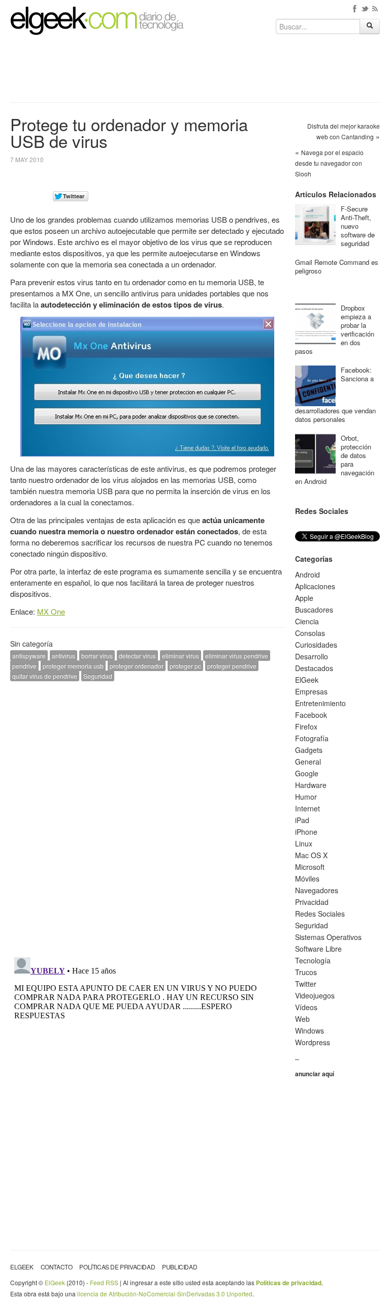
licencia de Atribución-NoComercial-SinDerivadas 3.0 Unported (164, 1293)
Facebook (311, 715)
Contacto (57, 1266)
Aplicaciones (315, 586)
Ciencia (307, 621)
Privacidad (312, 902)
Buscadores (314, 609)
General (308, 761)
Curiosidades (316, 645)
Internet (307, 808)
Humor (306, 797)
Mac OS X (311, 855)
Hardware (311, 785)
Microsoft (309, 867)
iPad (302, 820)
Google (306, 773)
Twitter (305, 984)
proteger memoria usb (73, 665)
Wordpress (312, 1042)
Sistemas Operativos (328, 937)
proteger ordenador (137, 665)
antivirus (63, 655)
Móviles (307, 878)
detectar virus (137, 655)
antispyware (29, 655)
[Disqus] (147, 818)
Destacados (314, 668)
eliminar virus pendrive (236, 655)
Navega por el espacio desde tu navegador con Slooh (329, 163)
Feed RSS (104, 1282)
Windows (309, 1030)
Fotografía (312, 738)
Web (302, 1019)
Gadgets (308, 750)
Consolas (310, 633)
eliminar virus (180, 655)
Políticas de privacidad (117, 1266)
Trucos (306, 972)
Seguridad (97, 676)
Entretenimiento (320, 703)
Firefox (306, 726)
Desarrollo (311, 656)
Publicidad (179, 1266)
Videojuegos (315, 995)
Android (307, 574)
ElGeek (306, 680)
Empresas (311, 691)
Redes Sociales (320, 913)
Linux (303, 843)
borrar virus (97, 655)
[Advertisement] (195, 72)
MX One (51, 611)
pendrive (24, 665)
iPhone (306, 832)
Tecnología (313, 960)
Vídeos (306, 1007)
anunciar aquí (314, 1073)
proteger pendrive (231, 665)
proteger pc (185, 665)
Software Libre (318, 949)
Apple (304, 598)
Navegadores (316, 890)
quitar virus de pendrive (44, 676)
